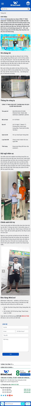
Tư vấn (28, 404)
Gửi (11, 354)
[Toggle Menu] (2, 3)
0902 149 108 (27, 389)
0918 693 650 (27, 392)
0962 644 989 (27, 390)
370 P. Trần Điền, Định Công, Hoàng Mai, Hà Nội (15, 380)
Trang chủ (3, 13)
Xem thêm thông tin (25, 374)
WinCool (3, 19)
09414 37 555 (25, 316)
